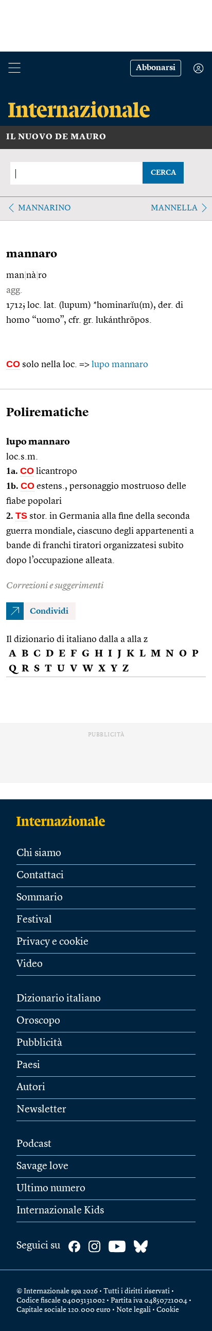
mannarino (44, 208)
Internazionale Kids (60, 1211)
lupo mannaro (120, 364)
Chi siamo (38, 853)
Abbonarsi (155, 68)
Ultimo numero (50, 1189)
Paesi (28, 1065)
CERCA (163, 172)
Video (29, 964)
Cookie (167, 1309)
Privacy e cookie (52, 942)
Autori (30, 1087)
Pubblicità (39, 1043)
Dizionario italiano (58, 999)
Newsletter (41, 1110)
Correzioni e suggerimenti (54, 585)
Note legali (133, 1309)
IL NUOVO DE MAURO (56, 137)
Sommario (39, 898)
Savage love (42, 1166)
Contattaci (40, 875)
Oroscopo (38, 1021)
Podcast (33, 1144)
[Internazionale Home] (64, 821)
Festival (34, 920)
